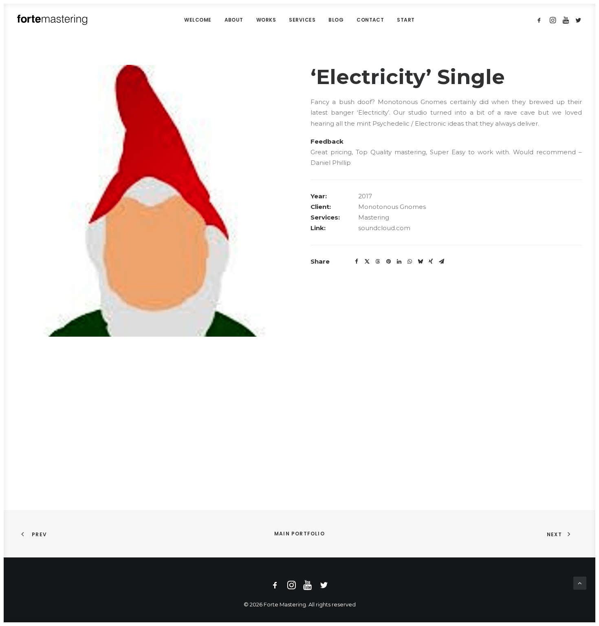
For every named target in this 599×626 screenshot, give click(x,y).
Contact (370, 19)
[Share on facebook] (356, 262)
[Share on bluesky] (420, 262)
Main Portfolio (299, 533)
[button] (540, 20)
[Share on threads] (378, 262)
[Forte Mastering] (52, 20)
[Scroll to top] (579, 582)
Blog (336, 19)
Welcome (197, 19)
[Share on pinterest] (388, 262)
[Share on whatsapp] (409, 262)
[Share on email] (441, 262)
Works (266, 19)
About (234, 19)
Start (405, 19)
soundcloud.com (384, 228)
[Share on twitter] (367, 262)
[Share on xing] (431, 262)
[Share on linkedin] (399, 262)
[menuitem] (197, 20)
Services (302, 19)
